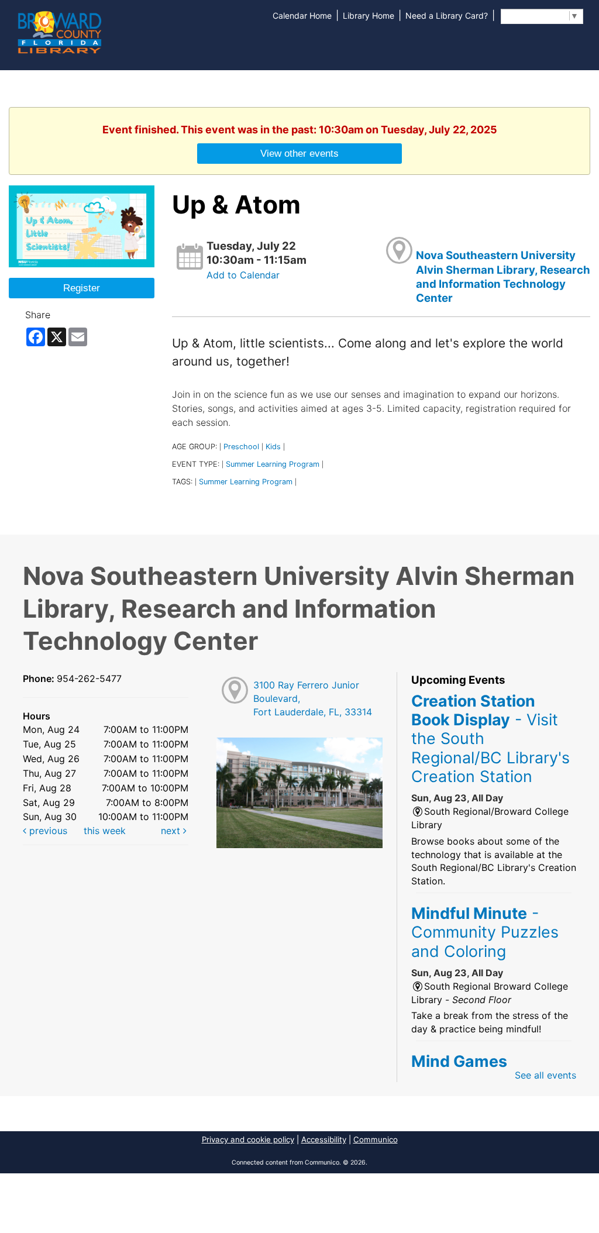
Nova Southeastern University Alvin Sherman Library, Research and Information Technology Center (503, 277)
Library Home (368, 15)
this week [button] (105, 830)
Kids (273, 446)
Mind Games (459, 1061)
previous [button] (46, 830)
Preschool (241, 446)
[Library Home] (59, 31)
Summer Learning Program (272, 464)
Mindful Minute (485, 932)
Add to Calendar (243, 275)
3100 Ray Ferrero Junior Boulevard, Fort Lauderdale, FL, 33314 (312, 698)
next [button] (172, 830)
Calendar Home (302, 15)
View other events (299, 153)
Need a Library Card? (446, 15)
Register (81, 288)
